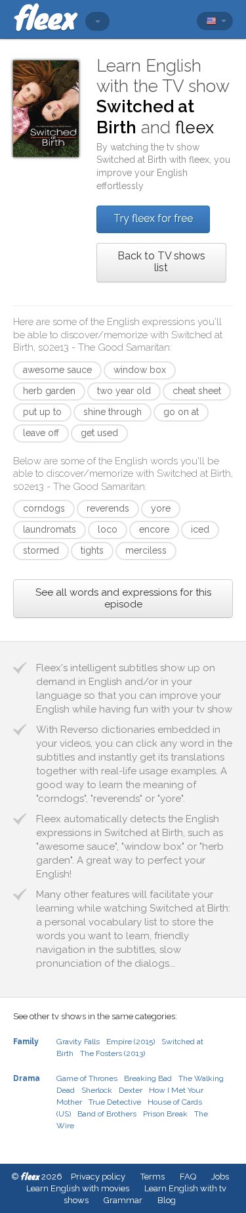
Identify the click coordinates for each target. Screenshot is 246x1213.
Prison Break (165, 1113)
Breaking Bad (148, 1078)
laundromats (49, 529)
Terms (152, 1176)
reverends (108, 508)
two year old (124, 391)
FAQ (188, 1176)
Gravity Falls (78, 1041)
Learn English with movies (77, 1188)
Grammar (123, 1200)
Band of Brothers (106, 1113)
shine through (112, 412)
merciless (146, 550)
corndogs (44, 508)
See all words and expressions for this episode (123, 598)
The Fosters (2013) (112, 1053)
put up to (42, 412)
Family (26, 1041)
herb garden (49, 391)
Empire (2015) (130, 1041)
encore (154, 529)
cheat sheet (197, 391)
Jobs (220, 1176)
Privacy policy (98, 1176)
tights (92, 550)
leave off (41, 433)
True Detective (115, 1102)
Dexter (130, 1090)
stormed (41, 550)
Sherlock (96, 1090)
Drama (26, 1078)
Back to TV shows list (161, 262)
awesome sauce (57, 369)
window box (139, 369)
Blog (166, 1200)
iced (200, 529)
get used (99, 433)
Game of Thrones (86, 1078)
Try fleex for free (153, 218)
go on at (181, 412)
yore (161, 508)
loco (107, 529)
